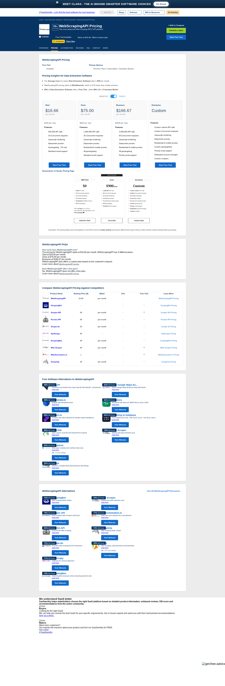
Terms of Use (63, 647)
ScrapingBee (56, 341)
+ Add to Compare (176, 25)
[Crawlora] (106, 406)
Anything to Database (124, 415)
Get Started (161, 4)
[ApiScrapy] (46, 333)
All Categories (45, 647)
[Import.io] (46, 421)
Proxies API (56, 319)
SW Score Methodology (48, 658)
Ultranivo (73, 654)
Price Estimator (45, 649)
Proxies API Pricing (168, 319)
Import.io (57, 415)
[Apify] (96, 550)
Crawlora (117, 400)
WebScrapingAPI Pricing (169, 298)
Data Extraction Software (53, 20)
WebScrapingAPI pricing (69, 264)
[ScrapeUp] (46, 361)
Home (41, 20)
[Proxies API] (46, 319)
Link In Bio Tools (112, 656)
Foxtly (72, 663)
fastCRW (57, 430)
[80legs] (46, 469)
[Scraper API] (46, 312)
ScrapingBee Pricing (168, 341)
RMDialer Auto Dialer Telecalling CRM (85, 656)
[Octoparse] (46, 453)
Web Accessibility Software (116, 658)
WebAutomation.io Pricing (168, 355)
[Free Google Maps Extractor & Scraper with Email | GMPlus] (106, 390)
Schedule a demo (176, 30)
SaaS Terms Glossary (48, 661)
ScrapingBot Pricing (169, 305)
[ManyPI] (46, 390)
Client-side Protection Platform (117, 654)
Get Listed (44, 630)
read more (55, 389)
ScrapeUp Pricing (168, 362)
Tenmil (72, 647)
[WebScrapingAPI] (44, 29)
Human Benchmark (78, 658)
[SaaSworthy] (67, 12)
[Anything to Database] (106, 421)
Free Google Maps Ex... (125, 385)
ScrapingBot (56, 305)
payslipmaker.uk (76, 651)
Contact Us (43, 663)
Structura (73, 649)
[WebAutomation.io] (46, 354)
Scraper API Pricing (169, 312)
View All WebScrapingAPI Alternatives (163, 491)
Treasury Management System (118, 663)
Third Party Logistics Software (117, 647)
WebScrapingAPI (70, 20)
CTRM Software (111, 649)
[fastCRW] (46, 436)
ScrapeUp (55, 362)
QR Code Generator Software (117, 651)
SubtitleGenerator (77, 661)
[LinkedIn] (173, 647)
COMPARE (45, 37)
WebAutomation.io (59, 355)
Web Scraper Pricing (168, 348)
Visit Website (60, 394)
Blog (41, 656)
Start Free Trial (176, 37)
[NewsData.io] (46, 406)
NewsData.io (59, 400)
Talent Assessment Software (116, 661)
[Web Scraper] (46, 347)
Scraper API (56, 312)
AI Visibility (173, 12)
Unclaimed (59, 41)
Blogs (121, 12)
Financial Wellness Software (116, 665)
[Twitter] (172, 647)
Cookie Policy (64, 649)
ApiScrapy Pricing (168, 334)
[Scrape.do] (46, 326)
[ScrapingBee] (46, 340)
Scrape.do (55, 327)
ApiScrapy (55, 334)
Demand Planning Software (116, 644)
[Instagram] (175, 647)
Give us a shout (46, 615)
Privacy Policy (64, 644)
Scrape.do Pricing (168, 327)
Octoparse (57, 445)
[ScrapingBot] (46, 305)
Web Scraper (56, 348)
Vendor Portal (44, 651)
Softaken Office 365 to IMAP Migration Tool (87, 665)
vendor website (105, 230)
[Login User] (182, 12)
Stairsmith (74, 644)
